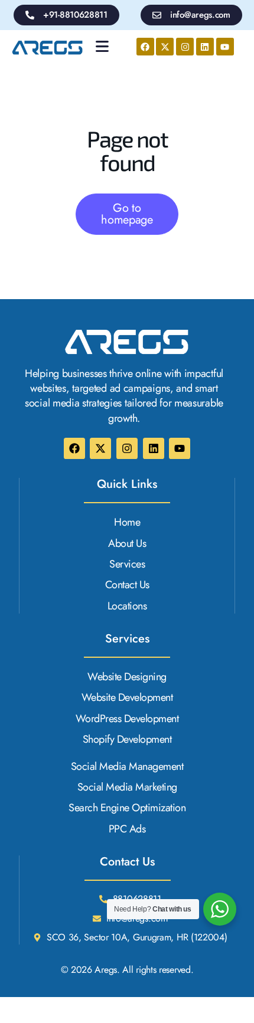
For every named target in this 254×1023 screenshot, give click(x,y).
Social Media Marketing (127, 787)
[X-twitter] (165, 46)
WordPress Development (127, 718)
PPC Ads (127, 829)
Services (127, 564)
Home (127, 522)
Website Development (127, 697)
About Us (127, 543)
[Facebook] (145, 46)
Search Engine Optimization (127, 808)
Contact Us (127, 585)
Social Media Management (127, 766)
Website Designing (127, 677)
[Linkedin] (205, 46)
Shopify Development (127, 739)
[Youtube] (225, 46)
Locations (127, 606)
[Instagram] (185, 46)
